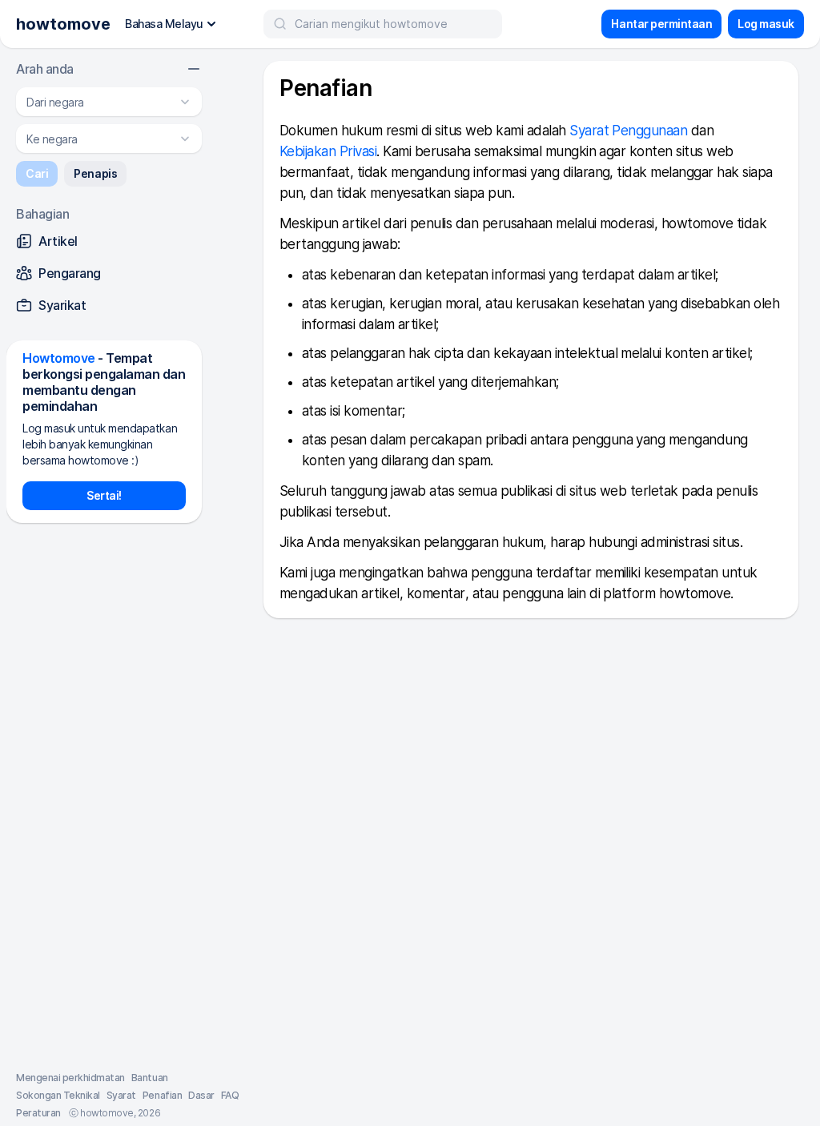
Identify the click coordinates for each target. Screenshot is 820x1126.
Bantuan (149, 1078)
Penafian (162, 1095)
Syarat (121, 1095)
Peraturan (38, 1113)
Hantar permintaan (661, 23)
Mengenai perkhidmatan (70, 1078)
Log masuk (766, 23)
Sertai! (104, 495)
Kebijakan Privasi (327, 151)
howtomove (63, 24)
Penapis (95, 173)
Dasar (201, 1095)
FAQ (230, 1095)
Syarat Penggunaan (628, 131)
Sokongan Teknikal (58, 1095)
